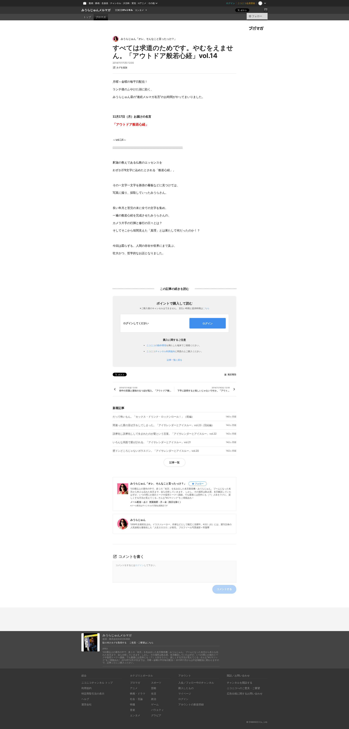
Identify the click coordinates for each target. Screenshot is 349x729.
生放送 (105, 3)
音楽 (132, 709)
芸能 (153, 688)
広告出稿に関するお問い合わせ (244, 693)
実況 (134, 3)
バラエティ (157, 709)
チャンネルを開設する (239, 682)
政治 (153, 698)
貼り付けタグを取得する (115, 643)
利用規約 (86, 688)
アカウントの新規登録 (191, 704)
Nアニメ (142, 3)
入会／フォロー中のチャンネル (196, 682)
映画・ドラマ (137, 693)
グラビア (156, 715)
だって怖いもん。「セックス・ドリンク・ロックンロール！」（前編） (153, 416)
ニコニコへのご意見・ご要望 (243, 688)
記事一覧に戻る (174, 360)
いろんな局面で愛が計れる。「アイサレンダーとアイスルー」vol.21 (152, 442)
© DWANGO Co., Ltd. (257, 722)
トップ (87, 17)
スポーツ (156, 682)
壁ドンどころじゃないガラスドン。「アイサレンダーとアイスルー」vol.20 (156, 451)
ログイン (230, 3)
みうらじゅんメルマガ (96, 10)
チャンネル (115, 3)
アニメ (134, 688)
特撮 (132, 704)
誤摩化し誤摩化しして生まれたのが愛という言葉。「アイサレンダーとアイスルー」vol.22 (164, 433)
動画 (91, 3)
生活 (153, 693)
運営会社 (86, 704)
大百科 (126, 3)
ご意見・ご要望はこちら (141, 643)
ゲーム (155, 704)
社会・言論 (136, 698)
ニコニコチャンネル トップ (97, 682)
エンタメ (139, 10)
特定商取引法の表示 (92, 693)
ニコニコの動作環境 (156, 345)
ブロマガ (101, 17)
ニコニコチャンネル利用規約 (161, 351)
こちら (206, 308)
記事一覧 (174, 462)
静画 (97, 3)
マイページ (184, 693)
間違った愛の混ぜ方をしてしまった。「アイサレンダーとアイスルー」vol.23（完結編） (163, 425)
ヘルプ (85, 698)
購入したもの (186, 688)
